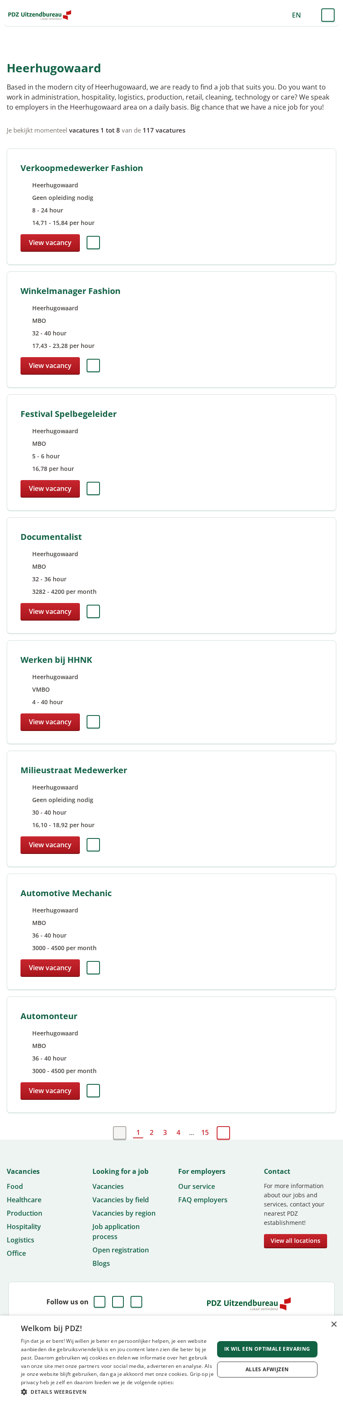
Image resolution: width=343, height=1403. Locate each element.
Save (93, 242)
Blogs (101, 1263)
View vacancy (50, 242)
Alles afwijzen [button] (267, 1369)
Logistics (20, 1240)
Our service (196, 1186)
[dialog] (171, 1359)
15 (205, 1132)
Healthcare (24, 1199)
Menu (328, 15)
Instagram (136, 1302)
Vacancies (108, 1186)
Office (16, 1253)
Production (24, 1213)
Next (223, 1133)
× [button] (333, 1324)
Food (15, 1186)
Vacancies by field (120, 1199)
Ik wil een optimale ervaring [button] (267, 1348)
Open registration (120, 1250)
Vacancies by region (124, 1213)
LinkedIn (118, 1302)
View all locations (295, 1241)
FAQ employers (203, 1199)
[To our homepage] (39, 15)
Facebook (99, 1302)
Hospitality (24, 1226)
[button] (117, 1392)
